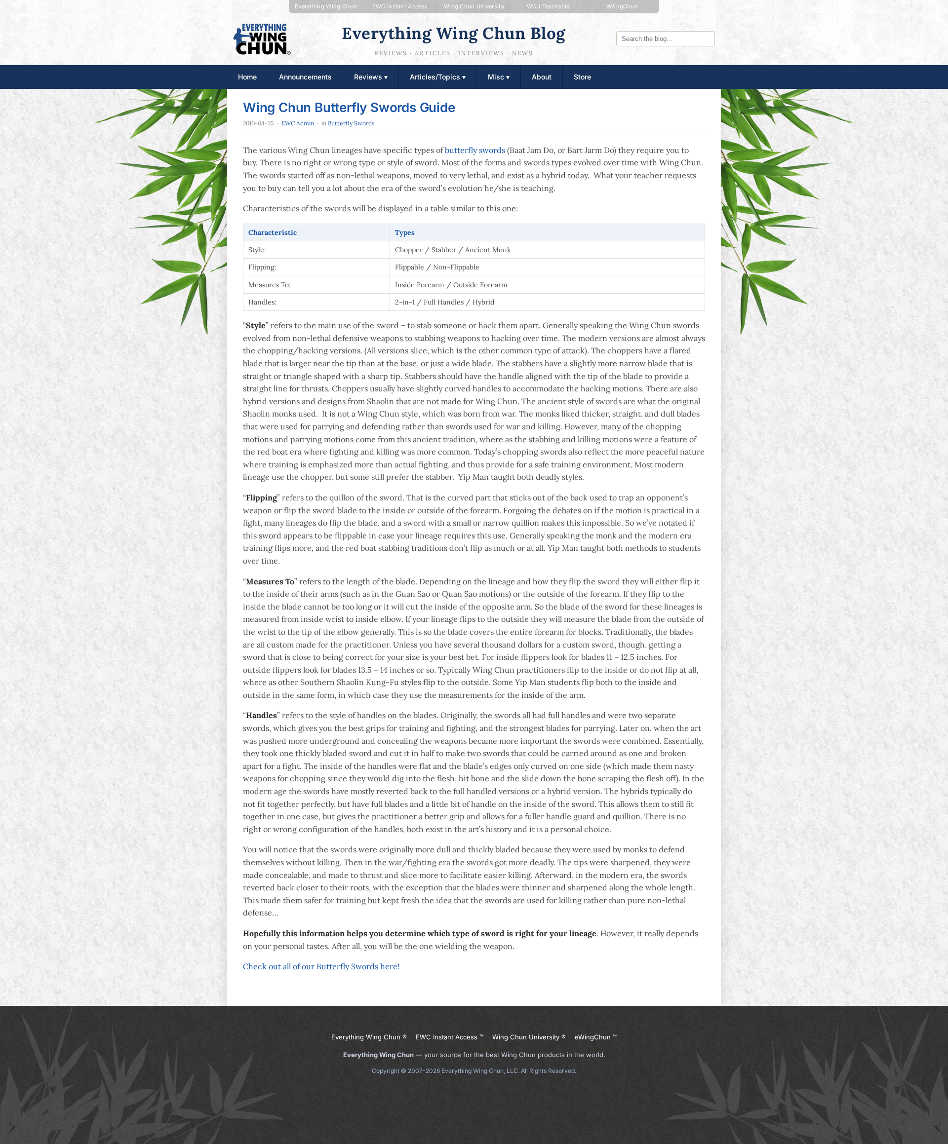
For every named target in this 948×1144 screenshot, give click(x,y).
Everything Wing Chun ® (369, 1037)
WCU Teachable (548, 6)
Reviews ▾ (371, 77)
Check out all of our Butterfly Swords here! (321, 966)
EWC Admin (297, 123)
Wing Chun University (474, 6)
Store (582, 77)
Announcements (305, 77)
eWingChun (622, 6)
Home (247, 77)
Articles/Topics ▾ (438, 77)
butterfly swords (475, 150)
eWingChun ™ (596, 1037)
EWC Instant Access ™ (449, 1037)
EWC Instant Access (400, 6)
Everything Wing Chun (326, 6)
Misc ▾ (499, 77)
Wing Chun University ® (529, 1037)
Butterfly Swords (351, 123)
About (542, 77)
